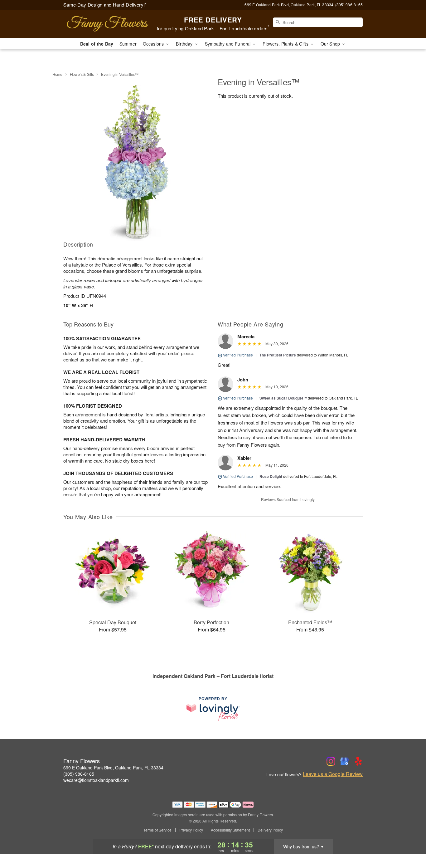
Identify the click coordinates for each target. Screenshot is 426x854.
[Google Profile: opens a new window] (344, 761)
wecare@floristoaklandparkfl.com (96, 780)
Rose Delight (270, 476)
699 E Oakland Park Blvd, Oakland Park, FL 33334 (113, 767)
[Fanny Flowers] (108, 24)
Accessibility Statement (230, 830)
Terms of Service (157, 830)
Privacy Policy (191, 830)
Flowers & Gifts (82, 74)
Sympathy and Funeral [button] (228, 44)
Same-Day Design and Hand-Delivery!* (105, 4)
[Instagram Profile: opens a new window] (331, 761)
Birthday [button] (185, 44)
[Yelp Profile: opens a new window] (358, 761)
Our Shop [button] (331, 44)
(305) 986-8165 (78, 774)
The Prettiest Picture (277, 355)
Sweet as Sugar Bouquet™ (283, 398)
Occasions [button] (154, 44)
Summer (128, 44)
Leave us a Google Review (333, 774)
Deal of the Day (96, 44)
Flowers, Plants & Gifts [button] (286, 44)
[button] (410, 827)
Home (57, 74)
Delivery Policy (270, 830)
